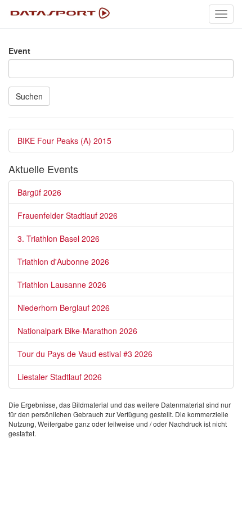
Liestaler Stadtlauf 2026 (59, 376)
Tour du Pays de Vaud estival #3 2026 (85, 353)
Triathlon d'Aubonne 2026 (63, 261)
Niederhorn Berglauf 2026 (63, 307)
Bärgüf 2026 (39, 192)
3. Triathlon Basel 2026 (58, 238)
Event (19, 50)
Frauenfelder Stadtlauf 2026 (67, 215)
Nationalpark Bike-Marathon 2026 (77, 330)
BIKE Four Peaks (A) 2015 (64, 140)
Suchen (29, 96)
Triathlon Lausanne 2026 (61, 284)
